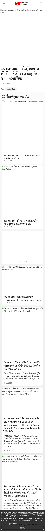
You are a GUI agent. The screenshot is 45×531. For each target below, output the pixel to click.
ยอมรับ (22, 528)
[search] (41, 3)
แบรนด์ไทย (11, 89)
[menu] (4, 3)
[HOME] (22, 3)
